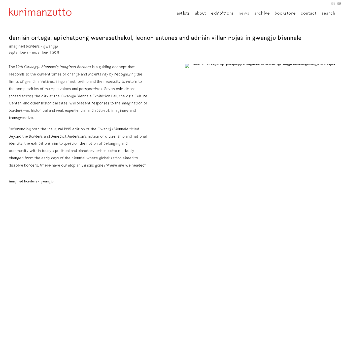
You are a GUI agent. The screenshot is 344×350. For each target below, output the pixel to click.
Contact (309, 14)
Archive (262, 14)
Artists (183, 14)
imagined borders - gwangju (31, 181)
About (200, 14)
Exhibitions (222, 14)
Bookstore (285, 14)
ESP (339, 4)
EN (333, 4)
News (244, 14)
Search (328, 14)
